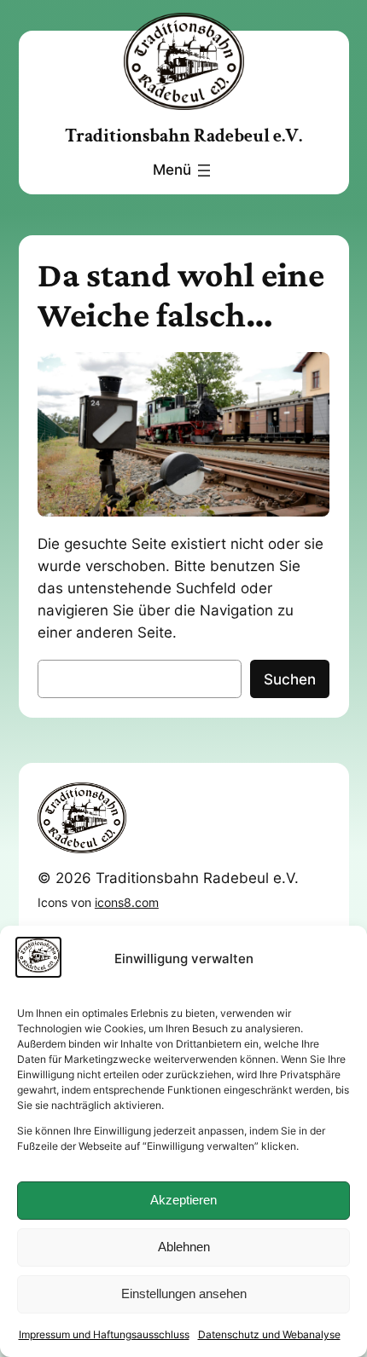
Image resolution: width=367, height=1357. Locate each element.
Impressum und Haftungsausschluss (104, 1334)
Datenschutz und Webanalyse (269, 1334)
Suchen (290, 679)
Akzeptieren (183, 1199)
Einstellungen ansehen (184, 1293)
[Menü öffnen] (183, 170)
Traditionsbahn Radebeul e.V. (183, 136)
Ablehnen (184, 1246)
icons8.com (127, 902)
